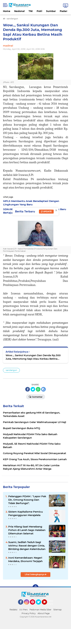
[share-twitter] (33, 389)
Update (47, 211)
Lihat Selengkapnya (35, 574)
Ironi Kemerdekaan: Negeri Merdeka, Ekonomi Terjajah (25, 559)
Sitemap (57, 609)
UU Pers (23, 609)
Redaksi (13, 609)
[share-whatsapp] (38, 389)
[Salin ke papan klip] (43, 389)
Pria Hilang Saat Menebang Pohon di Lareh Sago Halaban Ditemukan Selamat (26, 530)
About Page (51, 602)
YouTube (47, 606)
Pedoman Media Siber (40, 609)
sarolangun (11, 370)
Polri (39, 11)
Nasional (19, 11)
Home (6, 11)
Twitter (40, 606)
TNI (31, 11)
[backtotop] (35, 587)
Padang (64, 11)
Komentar (37, 397)
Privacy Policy (29, 613)
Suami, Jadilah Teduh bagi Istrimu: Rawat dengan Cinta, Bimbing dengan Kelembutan (26, 546)
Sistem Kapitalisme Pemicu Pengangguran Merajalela (25, 513)
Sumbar (51, 11)
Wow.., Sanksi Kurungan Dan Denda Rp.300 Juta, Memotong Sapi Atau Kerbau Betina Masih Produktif (33, 357)
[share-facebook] (27, 389)
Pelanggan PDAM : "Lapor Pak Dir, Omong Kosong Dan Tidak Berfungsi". (27, 500)
